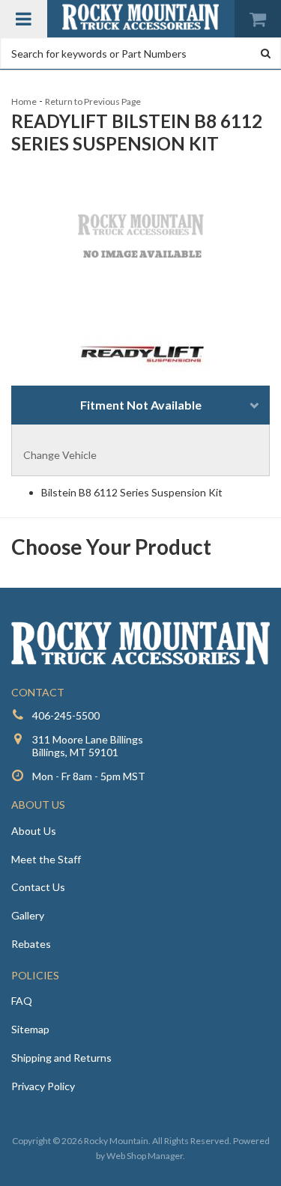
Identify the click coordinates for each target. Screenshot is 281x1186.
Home (24, 101)
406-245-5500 (66, 715)
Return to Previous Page (93, 101)
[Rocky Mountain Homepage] (141, 17)
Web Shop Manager (144, 1155)
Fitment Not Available (141, 405)
